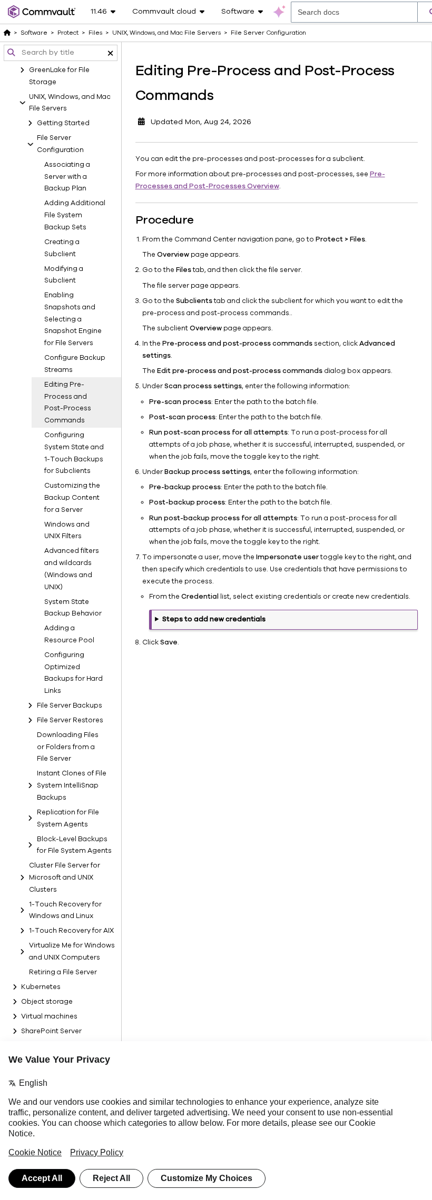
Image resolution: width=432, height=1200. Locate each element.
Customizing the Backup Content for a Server (72, 498)
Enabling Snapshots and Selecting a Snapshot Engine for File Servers (73, 319)
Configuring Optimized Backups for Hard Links (73, 672)
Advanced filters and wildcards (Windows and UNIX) (71, 568)
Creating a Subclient (62, 248)
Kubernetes (41, 987)
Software (34, 32)
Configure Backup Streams (74, 364)
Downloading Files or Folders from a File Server (68, 747)
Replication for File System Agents (68, 818)
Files (95, 32)
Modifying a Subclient (63, 275)
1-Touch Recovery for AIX (71, 930)
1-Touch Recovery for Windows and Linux (65, 910)
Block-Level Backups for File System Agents (74, 845)
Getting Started (63, 123)
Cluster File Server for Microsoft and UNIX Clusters (64, 877)
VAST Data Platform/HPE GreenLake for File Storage (71, 70)
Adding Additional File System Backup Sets (74, 215)
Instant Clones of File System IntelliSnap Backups (71, 785)
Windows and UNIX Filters (67, 530)
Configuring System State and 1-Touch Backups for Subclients (74, 453)
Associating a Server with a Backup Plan (67, 177)
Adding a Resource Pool (69, 634)
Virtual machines (49, 1016)
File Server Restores (70, 720)
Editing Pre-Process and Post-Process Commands (67, 402)
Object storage (47, 1001)
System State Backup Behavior (73, 608)
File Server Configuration (60, 144)
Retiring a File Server (63, 972)
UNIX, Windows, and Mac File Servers (70, 103)
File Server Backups (69, 705)
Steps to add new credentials (214, 619)
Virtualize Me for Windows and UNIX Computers (72, 951)
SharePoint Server (51, 1031)
